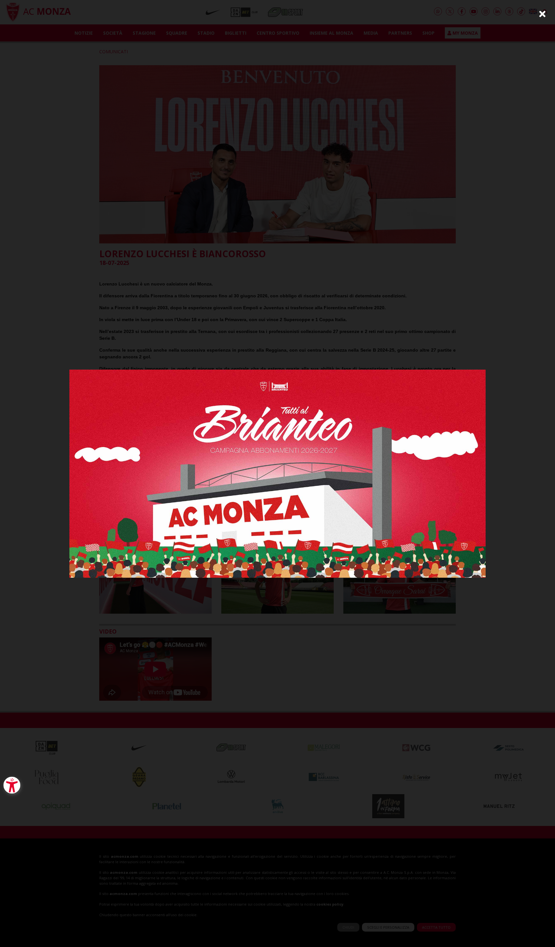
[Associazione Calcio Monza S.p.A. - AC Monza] (277, 473)
